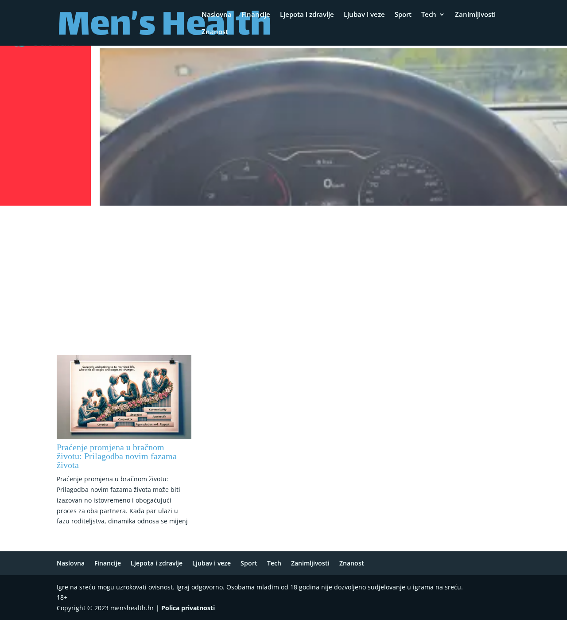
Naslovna (217, 15)
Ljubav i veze (364, 15)
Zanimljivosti (475, 15)
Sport (403, 15)
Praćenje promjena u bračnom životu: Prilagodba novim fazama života (117, 456)
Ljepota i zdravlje (307, 15)
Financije (255, 15)
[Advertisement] (283, 275)
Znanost (215, 32)
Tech (428, 15)
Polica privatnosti (188, 608)
